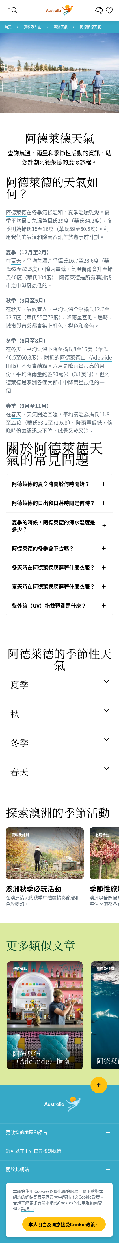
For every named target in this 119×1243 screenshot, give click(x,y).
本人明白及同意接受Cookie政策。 (64, 1224)
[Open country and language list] (108, 1133)
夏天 (16, 260)
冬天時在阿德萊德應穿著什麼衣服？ (53, 567)
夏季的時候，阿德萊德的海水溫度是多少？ (53, 526)
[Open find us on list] (108, 1151)
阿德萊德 (16, 212)
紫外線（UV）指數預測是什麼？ (49, 605)
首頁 (8, 26)
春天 (16, 414)
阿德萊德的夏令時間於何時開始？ (51, 483)
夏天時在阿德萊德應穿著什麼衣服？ (53, 586)
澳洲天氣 (61, 26)
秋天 (16, 309)
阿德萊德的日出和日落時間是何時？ (53, 502)
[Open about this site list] (108, 1170)
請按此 (27, 1208)
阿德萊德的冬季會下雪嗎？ (43, 548)
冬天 (16, 349)
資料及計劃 (32, 26)
